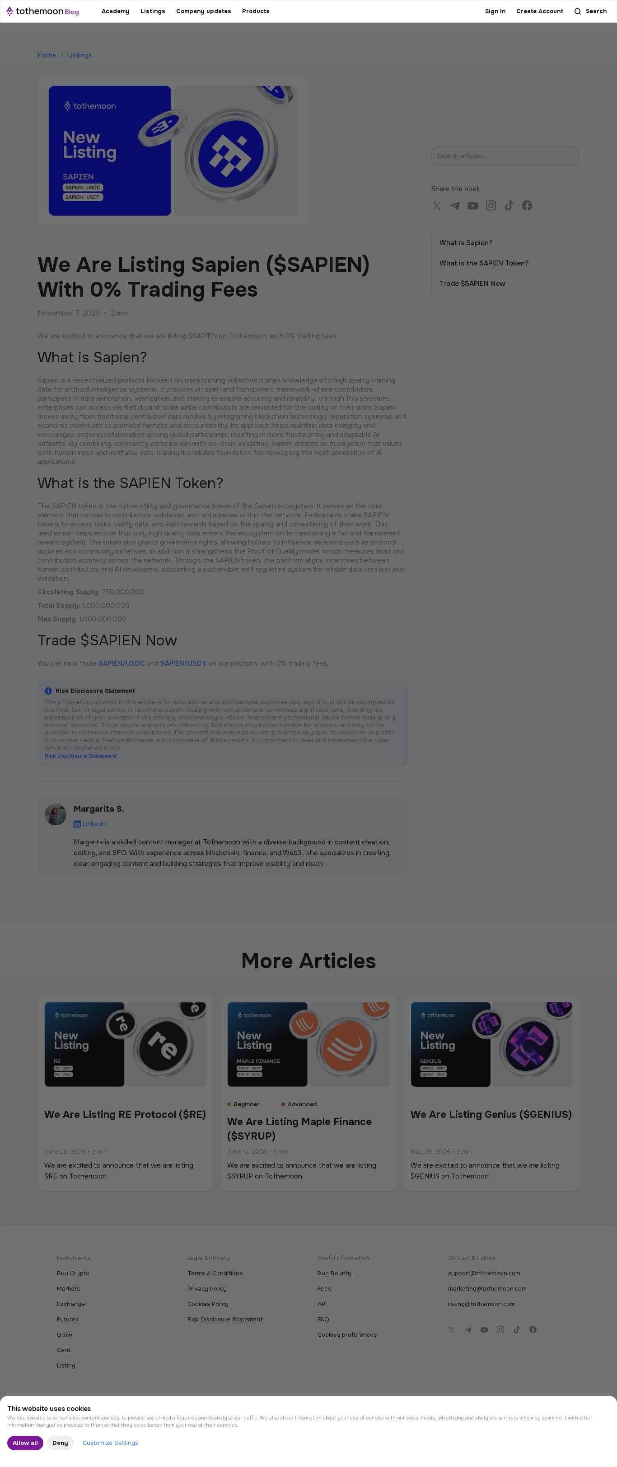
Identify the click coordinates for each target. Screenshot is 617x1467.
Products (256, 11)
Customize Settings (110, 1443)
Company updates (203, 11)
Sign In (495, 11)
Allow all (25, 1443)
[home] (42, 11)
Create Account (539, 11)
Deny (60, 1443)
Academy (116, 11)
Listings (152, 11)
